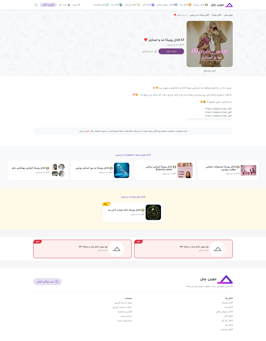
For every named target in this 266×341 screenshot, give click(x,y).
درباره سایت (126, 316)
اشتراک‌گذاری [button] (148, 51)
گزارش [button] (86, 131)
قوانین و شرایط (125, 311)
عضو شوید (171, 51)
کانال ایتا (184, 4)
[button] (36, 4)
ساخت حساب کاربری (122, 307)
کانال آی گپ (131, 4)
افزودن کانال (48, 4)
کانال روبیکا (199, 4)
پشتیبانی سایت (124, 320)
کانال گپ (146, 4)
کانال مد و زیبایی (175, 44)
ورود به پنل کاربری (123, 302)
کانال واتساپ (99, 4)
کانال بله (115, 4)
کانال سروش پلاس (165, 4)
